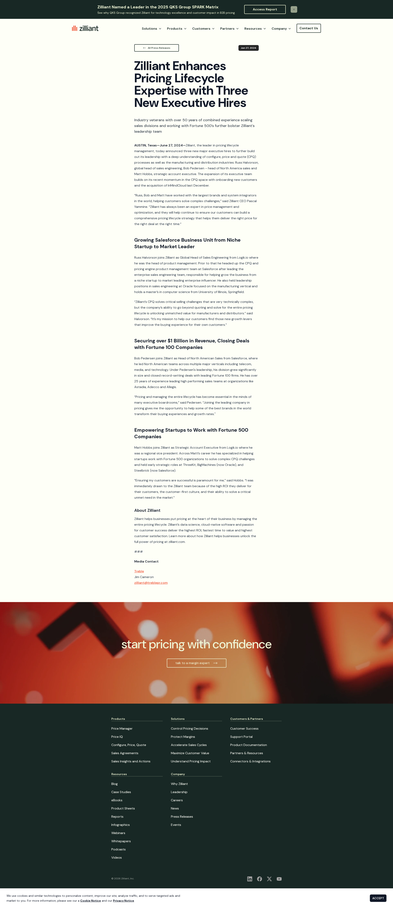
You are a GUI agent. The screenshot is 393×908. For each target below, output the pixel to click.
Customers (201, 28)
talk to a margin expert (192, 663)
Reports (117, 816)
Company (279, 28)
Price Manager (122, 728)
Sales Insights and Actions (130, 761)
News (175, 808)
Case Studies (121, 792)
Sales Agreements (124, 753)
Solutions (149, 28)
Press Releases (182, 816)
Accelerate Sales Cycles (189, 745)
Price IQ (117, 737)
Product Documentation (248, 745)
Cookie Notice (90, 900)
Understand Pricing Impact (191, 761)
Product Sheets (123, 808)
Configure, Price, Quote (128, 745)
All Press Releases (159, 48)
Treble (139, 571)
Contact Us (308, 28)
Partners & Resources (246, 753)
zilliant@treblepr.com (151, 583)
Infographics (120, 825)
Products (174, 28)
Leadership (179, 792)
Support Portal (241, 737)
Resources (253, 28)
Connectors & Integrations (250, 761)
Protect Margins (183, 737)
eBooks (116, 800)
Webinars (118, 833)
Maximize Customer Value (190, 753)
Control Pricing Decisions (189, 728)
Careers (177, 800)
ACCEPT (378, 898)
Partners (227, 28)
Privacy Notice (123, 900)
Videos (116, 857)
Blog (114, 784)
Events (176, 825)
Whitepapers (121, 841)
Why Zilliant (179, 784)
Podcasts (118, 849)
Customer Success (244, 728)
